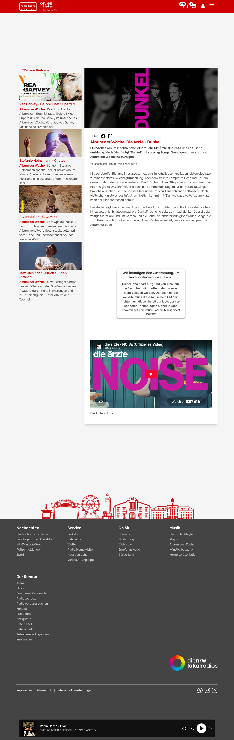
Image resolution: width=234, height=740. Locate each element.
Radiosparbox (26, 598)
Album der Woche (181, 544)
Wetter (72, 544)
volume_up (184, 728)
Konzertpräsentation (183, 554)
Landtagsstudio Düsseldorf (35, 539)
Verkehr (72, 534)
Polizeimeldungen (28, 549)
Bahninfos (74, 539)
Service (74, 528)
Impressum (24, 639)
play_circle (201, 728)
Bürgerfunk (126, 554)
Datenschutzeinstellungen (74, 690)
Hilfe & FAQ (24, 624)
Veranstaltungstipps (81, 560)
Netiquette (23, 619)
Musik (174, 528)
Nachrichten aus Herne (32, 534)
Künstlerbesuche (181, 549)
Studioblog (126, 539)
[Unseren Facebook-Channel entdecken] (207, 690)
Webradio (125, 544)
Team (20, 583)
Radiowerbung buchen (32, 603)
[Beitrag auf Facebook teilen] (103, 136)
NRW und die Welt (29, 544)
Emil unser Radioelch (31, 593)
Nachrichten (27, 528)
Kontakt (21, 608)
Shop (20, 588)
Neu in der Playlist (182, 534)
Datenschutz (25, 629)
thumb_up (209, 728)
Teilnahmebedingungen (32, 634)
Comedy (124, 534)
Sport (20, 554)
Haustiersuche (77, 554)
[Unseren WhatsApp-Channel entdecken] (200, 690)
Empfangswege (129, 549)
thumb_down (193, 728)
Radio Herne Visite (80, 549)
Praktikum (23, 614)
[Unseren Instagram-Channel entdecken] (215, 690)
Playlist (174, 539)
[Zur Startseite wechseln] (28, 6)
